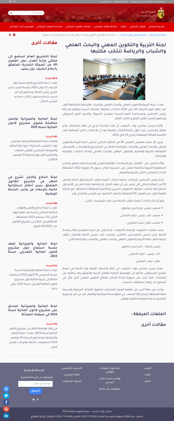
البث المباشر (105, 2)
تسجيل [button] (35, 391)
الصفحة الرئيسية (158, 35)
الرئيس (147, 368)
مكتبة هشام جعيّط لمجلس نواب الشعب (147, 2)
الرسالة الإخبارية (34, 370)
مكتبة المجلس (72, 375)
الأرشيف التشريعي (72, 368)
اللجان (147, 381)
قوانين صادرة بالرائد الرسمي (109, 380)
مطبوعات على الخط (109, 389)
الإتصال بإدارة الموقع (43, 416)
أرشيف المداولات (121, 2)
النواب (147, 375)
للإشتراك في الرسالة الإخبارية (37, 377)
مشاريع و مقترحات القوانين (109, 370)
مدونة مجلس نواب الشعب (132, 35)
